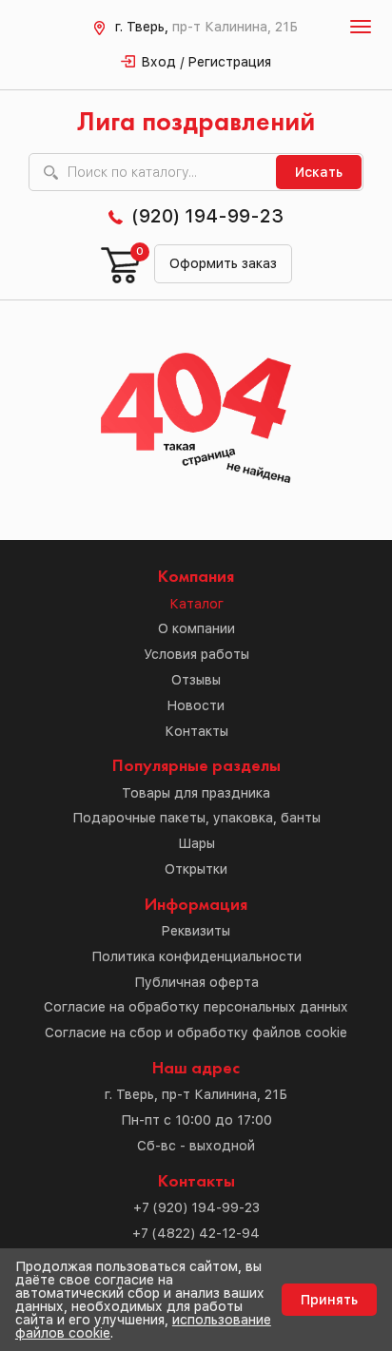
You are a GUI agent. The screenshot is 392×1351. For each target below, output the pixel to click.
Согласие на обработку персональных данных (196, 1006)
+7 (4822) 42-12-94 (196, 1233)
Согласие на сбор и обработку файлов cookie (196, 1032)
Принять (329, 1299)
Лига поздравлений (196, 123)
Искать (319, 172)
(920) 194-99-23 (207, 215)
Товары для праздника (196, 793)
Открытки (196, 869)
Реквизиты (196, 930)
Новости (196, 705)
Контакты (196, 731)
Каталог (196, 603)
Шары (196, 843)
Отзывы (196, 679)
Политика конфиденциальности (196, 956)
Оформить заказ (223, 263)
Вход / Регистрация (206, 61)
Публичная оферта (196, 982)
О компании (196, 628)
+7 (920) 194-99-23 (196, 1207)
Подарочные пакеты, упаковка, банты (196, 817)
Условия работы (196, 654)
